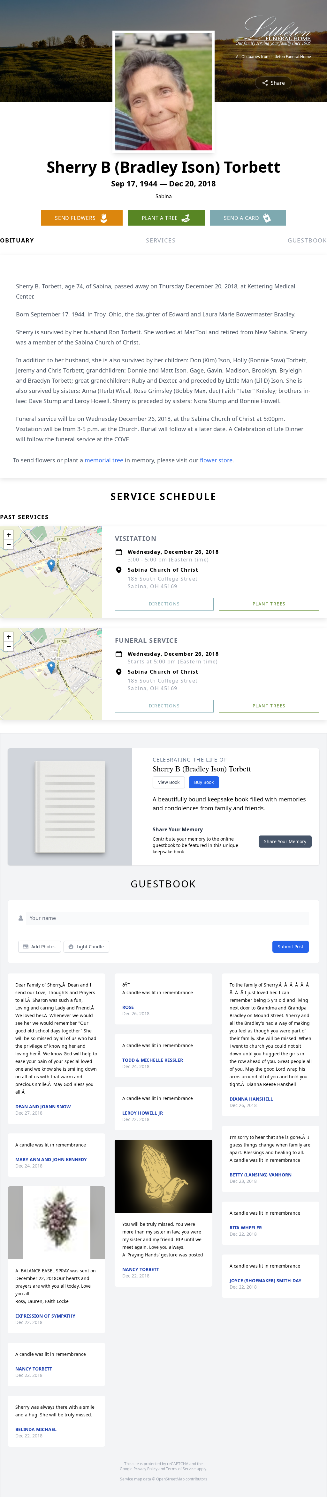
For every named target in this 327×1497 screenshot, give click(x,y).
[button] (51, 565)
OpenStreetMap (170, 1479)
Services (161, 240)
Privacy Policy (145, 1469)
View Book (168, 782)
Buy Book (204, 782)
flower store (216, 460)
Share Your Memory (285, 841)
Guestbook (307, 240)
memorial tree (104, 460)
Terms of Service (181, 1469)
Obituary (17, 240)
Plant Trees (269, 604)
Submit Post (290, 947)
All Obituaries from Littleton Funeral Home (273, 56)
